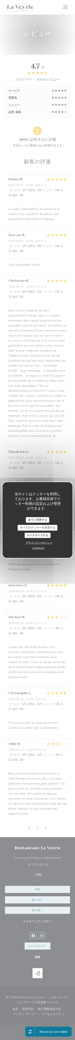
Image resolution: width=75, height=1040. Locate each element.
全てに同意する (37, 520)
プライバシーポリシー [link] (38, 543)
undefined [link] (38, 548)
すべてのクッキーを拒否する (37, 528)
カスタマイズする (37, 535)
